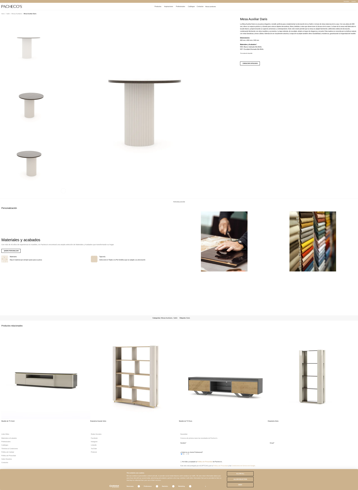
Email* (272, 443)
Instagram (94, 441)
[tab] (179, 201)
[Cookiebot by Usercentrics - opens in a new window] (114, 486)
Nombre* (183, 443)
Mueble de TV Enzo (185, 421)
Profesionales (6, 441)
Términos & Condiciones (9, 448)
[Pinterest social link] (9, 1)
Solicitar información (250, 58)
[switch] (155, 486)
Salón (8, 13)
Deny (240, 485)
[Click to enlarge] (63, 190)
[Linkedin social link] (11, 1)
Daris (188, 318)
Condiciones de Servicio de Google (243, 465)
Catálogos (4, 445)
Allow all (240, 473)
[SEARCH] (354, 6)
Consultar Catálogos (250, 63)
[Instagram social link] (5, 1)
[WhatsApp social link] (13, 1)
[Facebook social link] (2, 1)
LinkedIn (94, 445)
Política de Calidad (7, 452)
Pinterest (94, 452)
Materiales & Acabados (9, 438)
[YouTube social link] (7, 1)
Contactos (4, 462)
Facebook (94, 438)
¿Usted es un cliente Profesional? (191, 452)
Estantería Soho (273, 421)
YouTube (94, 448)
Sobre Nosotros (6, 459)
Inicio (3, 13)
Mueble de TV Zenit (7, 421)
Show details (199, 486)
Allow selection (240, 479)
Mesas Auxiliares (17, 13)
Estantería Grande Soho (98, 421)
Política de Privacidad (8, 455)
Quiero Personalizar (11, 250)
